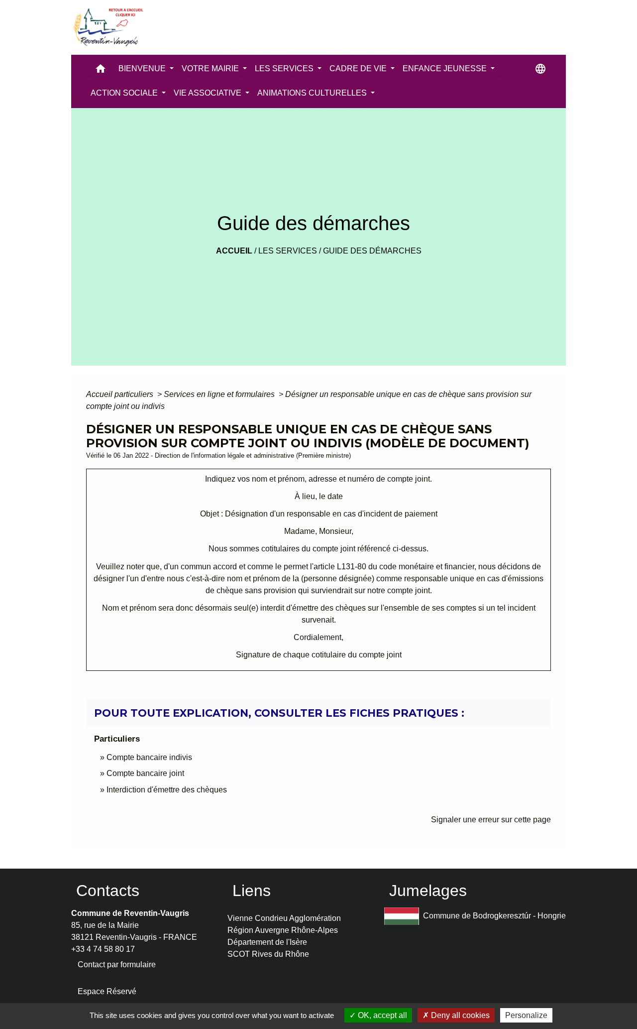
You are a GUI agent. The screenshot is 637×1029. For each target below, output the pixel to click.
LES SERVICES (287, 251)
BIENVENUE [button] (143, 68)
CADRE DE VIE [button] (359, 68)
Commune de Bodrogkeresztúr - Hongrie (494, 915)
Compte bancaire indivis (149, 757)
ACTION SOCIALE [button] (125, 93)
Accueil (234, 251)
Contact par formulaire (117, 964)
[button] (100, 71)
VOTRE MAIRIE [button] (211, 68)
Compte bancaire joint (145, 773)
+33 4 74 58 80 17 (103, 949)
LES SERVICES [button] (285, 68)
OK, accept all (381, 1015)
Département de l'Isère (267, 942)
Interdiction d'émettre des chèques (166, 789)
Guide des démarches (372, 251)
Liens (251, 891)
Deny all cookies (459, 1015)
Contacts (107, 891)
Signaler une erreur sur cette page (491, 819)
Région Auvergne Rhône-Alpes (282, 930)
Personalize (526, 1015)
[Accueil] (107, 27)
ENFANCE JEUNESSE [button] (446, 68)
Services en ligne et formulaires (220, 394)
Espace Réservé (107, 991)
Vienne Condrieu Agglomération (284, 918)
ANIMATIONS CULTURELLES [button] (313, 93)
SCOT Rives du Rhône (268, 954)
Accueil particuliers (120, 394)
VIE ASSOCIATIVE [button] (208, 93)
